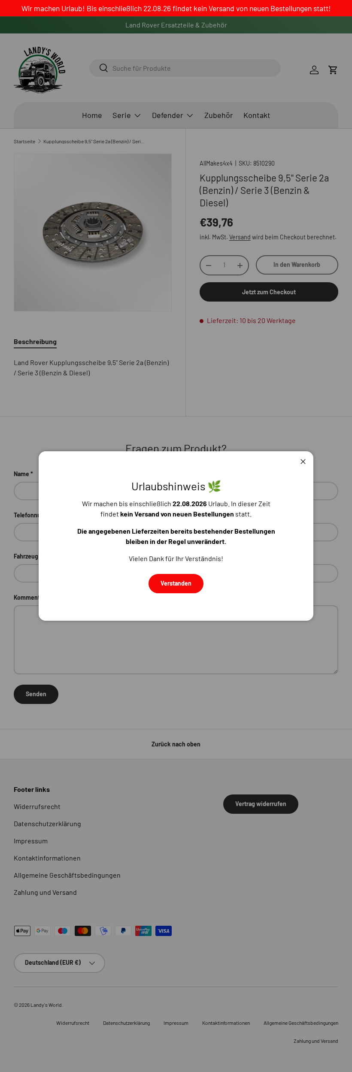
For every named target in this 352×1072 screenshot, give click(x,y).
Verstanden (176, 583)
